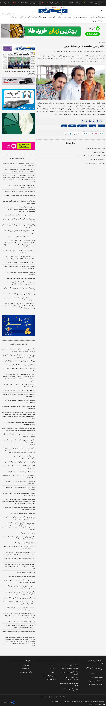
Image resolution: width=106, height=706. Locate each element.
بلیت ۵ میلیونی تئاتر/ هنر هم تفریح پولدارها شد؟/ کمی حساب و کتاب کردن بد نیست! (18, 548)
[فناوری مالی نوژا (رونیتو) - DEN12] (18, 325)
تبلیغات (52, 669)
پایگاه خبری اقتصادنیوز (95, 685)
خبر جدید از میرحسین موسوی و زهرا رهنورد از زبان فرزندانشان (20, 273)
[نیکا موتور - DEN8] (18, 81)
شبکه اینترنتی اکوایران (95, 677)
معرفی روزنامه (26, 665)
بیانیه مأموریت (26, 669)
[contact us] (45, 696)
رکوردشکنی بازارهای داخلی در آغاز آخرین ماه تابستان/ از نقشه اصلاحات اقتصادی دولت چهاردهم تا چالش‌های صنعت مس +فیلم (19, 616)
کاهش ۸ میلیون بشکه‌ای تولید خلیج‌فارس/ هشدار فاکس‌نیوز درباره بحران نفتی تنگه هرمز (20, 626)
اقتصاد (91, 17)
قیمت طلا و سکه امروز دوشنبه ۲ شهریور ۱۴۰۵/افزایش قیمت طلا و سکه (19, 401)
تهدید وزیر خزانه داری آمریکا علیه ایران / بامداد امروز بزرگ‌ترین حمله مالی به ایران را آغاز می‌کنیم (20, 170)
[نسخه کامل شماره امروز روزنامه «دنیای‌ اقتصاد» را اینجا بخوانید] (18, 57)
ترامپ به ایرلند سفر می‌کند (27, 533)
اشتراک (52, 672)
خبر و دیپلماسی (100, 17)
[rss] (53, 696)
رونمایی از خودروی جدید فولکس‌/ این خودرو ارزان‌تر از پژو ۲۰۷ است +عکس (19, 494)
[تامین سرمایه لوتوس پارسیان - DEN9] (18, 123)
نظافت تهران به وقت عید (97, 159)
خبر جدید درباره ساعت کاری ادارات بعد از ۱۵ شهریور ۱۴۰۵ (20, 196)
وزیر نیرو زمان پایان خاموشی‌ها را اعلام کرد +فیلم (21, 278)
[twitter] (93, 121)
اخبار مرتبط (70, 143)
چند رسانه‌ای (13, 17)
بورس (75, 17)
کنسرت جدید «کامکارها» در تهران (95, 148)
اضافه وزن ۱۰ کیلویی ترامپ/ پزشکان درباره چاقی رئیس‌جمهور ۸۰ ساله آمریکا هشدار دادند (21, 587)
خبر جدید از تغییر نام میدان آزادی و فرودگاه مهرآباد (20, 215)
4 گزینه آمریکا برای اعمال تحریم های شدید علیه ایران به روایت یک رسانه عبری (19, 423)
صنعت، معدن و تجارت (64, 17)
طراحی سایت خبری (8, 702)
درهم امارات (69, 3)
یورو (87, 3)
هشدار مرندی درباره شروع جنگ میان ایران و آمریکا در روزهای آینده (19, 488)
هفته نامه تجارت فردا (95, 681)
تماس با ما (51, 665)
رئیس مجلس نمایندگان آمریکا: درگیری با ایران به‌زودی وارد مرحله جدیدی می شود (19, 581)
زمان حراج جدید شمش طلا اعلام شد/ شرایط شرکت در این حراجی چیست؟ (19, 299)
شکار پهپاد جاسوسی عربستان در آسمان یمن (22, 513)
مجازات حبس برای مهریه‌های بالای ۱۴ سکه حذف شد (20, 191)
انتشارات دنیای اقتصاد (72, 665)
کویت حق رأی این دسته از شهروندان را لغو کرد (21, 472)
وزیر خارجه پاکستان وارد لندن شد (25, 572)
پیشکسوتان (82, 126)
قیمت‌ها (27, 17)
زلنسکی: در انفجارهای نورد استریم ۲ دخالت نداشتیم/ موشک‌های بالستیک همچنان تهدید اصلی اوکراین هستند (19, 554)
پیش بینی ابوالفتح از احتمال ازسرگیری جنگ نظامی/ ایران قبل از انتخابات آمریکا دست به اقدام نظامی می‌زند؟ (18, 429)
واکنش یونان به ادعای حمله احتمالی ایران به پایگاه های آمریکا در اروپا (19, 467)
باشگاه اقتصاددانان (36, 17)
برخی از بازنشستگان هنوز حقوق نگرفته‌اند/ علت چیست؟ (19, 294)
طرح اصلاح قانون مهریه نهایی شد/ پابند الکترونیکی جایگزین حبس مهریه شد (20, 186)
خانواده (72, 126)
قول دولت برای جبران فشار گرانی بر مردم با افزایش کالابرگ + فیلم (20, 482)
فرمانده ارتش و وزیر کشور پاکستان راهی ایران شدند (20, 365)
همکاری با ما (50, 679)
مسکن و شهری (82, 17)
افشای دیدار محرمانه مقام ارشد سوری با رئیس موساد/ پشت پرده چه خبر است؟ (19, 508)
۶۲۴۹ (98, 51)
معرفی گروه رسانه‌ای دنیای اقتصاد (94, 669)
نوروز (64, 126)
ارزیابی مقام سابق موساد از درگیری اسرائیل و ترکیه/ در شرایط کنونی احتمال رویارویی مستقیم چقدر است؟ (19, 258)
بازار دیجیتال (51, 17)
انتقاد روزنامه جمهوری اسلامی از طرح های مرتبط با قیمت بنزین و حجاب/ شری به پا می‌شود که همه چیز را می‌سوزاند (18, 442)
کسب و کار (102, 21)
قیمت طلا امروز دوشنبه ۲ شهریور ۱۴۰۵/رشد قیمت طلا (19, 391)
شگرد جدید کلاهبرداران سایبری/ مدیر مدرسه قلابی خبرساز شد (18, 632)
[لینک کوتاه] (101, 121)
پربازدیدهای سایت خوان (18, 158)
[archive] (41, 696)
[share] (49, 696)
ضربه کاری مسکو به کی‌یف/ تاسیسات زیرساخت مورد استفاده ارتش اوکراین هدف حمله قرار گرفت (20, 283)
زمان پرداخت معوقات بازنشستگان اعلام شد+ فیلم (21, 237)
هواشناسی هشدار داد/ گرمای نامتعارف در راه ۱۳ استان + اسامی (18, 232)
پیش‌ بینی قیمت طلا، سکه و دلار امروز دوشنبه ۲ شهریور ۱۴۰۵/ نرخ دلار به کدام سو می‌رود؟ (19, 356)
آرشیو (20, 17)
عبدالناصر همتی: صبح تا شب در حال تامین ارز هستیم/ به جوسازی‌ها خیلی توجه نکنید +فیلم (18, 593)
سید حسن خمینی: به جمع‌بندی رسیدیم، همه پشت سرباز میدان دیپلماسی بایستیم (19, 165)
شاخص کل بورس (25, 3)
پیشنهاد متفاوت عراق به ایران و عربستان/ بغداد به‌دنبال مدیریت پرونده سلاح (19, 435)
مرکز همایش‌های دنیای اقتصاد (69, 669)
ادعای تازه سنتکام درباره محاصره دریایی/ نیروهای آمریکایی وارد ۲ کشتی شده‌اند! (21, 609)
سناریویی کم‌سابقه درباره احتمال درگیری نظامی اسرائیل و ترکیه (19, 289)
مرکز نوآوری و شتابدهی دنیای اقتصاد (69, 673)
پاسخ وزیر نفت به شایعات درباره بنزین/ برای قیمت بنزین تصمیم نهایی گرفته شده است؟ (18, 252)
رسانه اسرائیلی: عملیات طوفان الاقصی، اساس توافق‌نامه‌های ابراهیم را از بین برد (22, 457)
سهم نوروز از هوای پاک (98, 152)
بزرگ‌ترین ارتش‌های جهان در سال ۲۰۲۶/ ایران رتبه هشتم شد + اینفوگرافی (18, 226)
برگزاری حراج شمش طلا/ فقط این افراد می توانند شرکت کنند (19, 559)
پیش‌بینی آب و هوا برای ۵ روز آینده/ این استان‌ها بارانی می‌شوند (19, 220)
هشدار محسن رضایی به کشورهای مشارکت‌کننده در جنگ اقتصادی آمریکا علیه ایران (19, 603)
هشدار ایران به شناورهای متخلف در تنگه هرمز (22, 576)
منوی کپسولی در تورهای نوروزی (95, 163)
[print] (82, 121)
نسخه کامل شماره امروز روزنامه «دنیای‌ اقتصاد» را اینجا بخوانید (19, 72)
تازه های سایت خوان (18, 344)
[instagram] (64, 696)
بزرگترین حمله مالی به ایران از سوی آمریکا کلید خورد (20, 462)
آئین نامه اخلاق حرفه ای (23, 672)
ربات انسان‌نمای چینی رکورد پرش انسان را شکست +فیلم (19, 598)
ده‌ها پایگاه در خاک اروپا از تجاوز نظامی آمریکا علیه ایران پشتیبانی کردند (19, 202)
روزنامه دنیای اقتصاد (96, 674)
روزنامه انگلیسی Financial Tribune (70, 690)
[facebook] (97, 121)
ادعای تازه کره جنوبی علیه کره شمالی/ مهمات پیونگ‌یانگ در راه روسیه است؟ (19, 386)
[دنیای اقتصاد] (53, 11)
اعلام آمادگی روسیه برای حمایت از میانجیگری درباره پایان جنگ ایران (19, 370)
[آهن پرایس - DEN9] (18, 99)
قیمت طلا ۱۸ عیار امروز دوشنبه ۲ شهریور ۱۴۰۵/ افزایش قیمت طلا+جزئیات (19, 395)
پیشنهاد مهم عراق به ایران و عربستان (24, 543)
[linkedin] (90, 121)
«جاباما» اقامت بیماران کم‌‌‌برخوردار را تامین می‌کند (90, 156)
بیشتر (94, 21)
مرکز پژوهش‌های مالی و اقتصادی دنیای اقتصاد (71, 679)
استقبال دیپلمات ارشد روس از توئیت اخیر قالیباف (21, 262)
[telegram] (86, 121)
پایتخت (92, 126)
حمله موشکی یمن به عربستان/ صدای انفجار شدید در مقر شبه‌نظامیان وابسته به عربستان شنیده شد (18, 350)
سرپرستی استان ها (49, 676)
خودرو (45, 17)
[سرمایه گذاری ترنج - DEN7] (53, 31)
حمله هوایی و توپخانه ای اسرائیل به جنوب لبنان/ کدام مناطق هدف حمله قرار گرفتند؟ (19, 538)
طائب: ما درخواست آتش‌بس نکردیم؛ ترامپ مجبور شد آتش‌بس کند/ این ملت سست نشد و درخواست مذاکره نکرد (19, 566)
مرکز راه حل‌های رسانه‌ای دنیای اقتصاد (69, 684)
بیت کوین (48, 3)
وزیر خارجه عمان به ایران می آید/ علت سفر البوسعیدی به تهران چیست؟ (18, 407)
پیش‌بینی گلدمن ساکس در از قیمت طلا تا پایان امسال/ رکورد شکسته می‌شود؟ (19, 267)
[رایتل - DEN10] (18, 146)
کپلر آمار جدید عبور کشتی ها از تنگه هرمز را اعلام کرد (20, 361)
